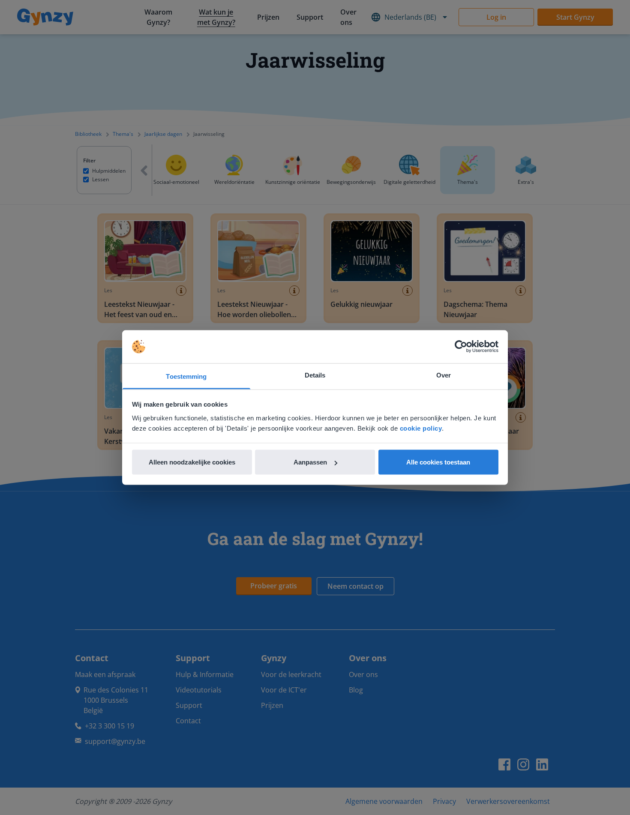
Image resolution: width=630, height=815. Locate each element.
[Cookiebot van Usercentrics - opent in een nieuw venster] (460, 346)
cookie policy (421, 427)
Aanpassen (310, 462)
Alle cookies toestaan (438, 462)
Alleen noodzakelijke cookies (192, 462)
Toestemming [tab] (186, 376)
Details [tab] (315, 374)
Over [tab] (443, 374)
